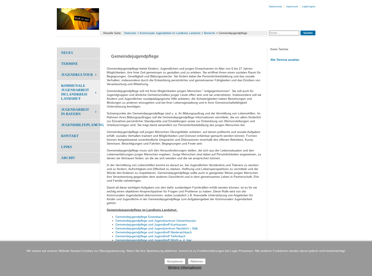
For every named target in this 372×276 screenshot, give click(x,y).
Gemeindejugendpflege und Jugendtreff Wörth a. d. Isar (153, 240)
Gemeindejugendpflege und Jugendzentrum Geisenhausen (155, 220)
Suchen (308, 32)
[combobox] (284, 33)
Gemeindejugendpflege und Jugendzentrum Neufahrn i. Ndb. (157, 228)
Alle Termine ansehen (284, 59)
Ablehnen (196, 261)
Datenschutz (275, 6)
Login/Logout (308, 6)
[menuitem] (78, 52)
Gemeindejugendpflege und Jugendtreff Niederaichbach (153, 232)
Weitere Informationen (185, 267)
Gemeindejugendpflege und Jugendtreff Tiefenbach (150, 236)
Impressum (292, 6)
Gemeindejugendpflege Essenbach (139, 216)
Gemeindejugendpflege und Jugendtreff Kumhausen (151, 224)
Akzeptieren (175, 261)
